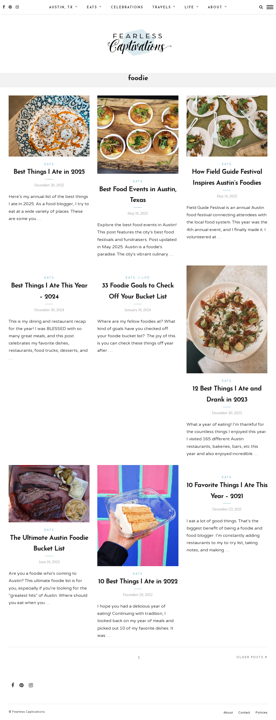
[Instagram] (17, 7)
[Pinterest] (10, 7)
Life (189, 7)
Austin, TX (61, 7)
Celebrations (127, 7)
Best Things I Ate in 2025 (49, 172)
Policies (261, 712)
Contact (244, 712)
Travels (161, 7)
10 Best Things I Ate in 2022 (138, 582)
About (215, 7)
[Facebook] (12, 685)
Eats (92, 7)
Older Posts (250, 657)
